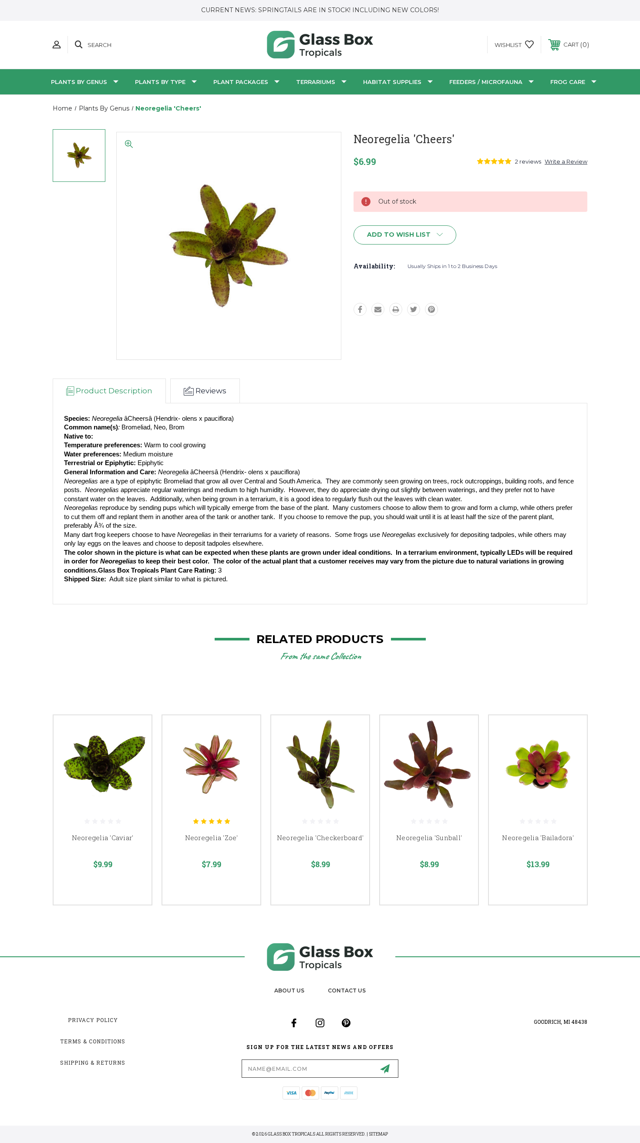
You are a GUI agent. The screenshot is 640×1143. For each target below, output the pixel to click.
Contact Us (347, 990)
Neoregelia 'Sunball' (429, 837)
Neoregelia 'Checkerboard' (320, 837)
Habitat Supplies (392, 81)
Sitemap (378, 1134)
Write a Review (566, 161)
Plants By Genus (79, 81)
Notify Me (136, 778)
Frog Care (567, 81)
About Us (289, 990)
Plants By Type (160, 81)
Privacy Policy (93, 1019)
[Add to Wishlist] (134, 755)
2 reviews (528, 161)
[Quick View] (134, 733)
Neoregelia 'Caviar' (103, 837)
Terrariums (315, 81)
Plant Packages (240, 81)
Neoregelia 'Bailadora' (538, 837)
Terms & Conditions (92, 1041)
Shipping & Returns (92, 1062)
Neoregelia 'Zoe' (211, 837)
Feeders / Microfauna (485, 81)
